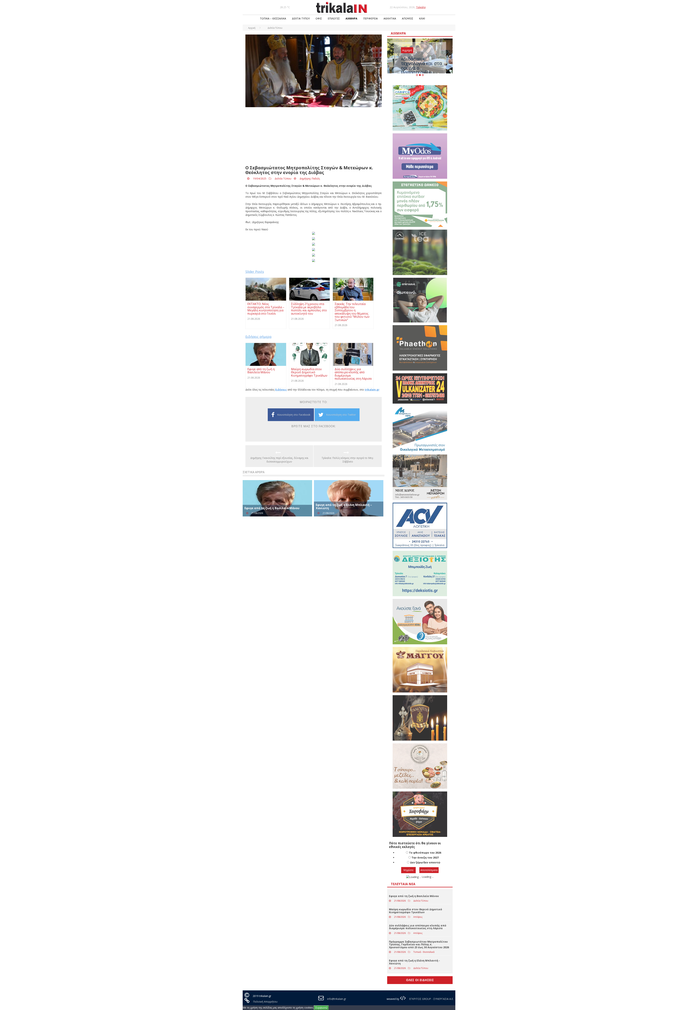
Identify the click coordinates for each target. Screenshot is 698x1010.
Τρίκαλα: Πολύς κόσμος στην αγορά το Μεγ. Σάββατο (348, 459)
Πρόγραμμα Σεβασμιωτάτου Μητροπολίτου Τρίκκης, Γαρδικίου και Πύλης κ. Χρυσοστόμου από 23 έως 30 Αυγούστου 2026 (419, 958)
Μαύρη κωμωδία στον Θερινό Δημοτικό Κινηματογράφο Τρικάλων (415, 925)
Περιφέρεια (370, 18)
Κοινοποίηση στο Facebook (293, 414)
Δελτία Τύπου (301, 18)
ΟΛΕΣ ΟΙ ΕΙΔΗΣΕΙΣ (420, 994)
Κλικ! (422, 18)
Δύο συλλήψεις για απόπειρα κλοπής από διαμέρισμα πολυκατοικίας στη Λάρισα (417, 941)
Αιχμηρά (351, 18)
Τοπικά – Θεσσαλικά (273, 18)
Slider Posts (254, 271)
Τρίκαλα (421, 7)
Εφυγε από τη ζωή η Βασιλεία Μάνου (271, 508)
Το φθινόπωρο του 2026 (425, 866)
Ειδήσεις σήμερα (258, 336)
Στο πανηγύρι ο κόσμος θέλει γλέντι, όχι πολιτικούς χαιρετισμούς (417, 69)
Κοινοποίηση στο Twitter (341, 414)
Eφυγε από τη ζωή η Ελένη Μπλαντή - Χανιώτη (414, 976)
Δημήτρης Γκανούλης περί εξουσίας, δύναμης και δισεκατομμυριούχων (279, 459)
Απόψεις (407, 18)
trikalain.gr (372, 389)
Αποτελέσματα (429, 884)
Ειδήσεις (281, 389)
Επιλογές (334, 18)
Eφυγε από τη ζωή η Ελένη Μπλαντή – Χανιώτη (344, 506)
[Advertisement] (313, 136)
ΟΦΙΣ (319, 18)
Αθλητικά (390, 18)
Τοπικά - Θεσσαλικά (423, 966)
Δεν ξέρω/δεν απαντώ (425, 876)
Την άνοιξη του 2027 (425, 871)
